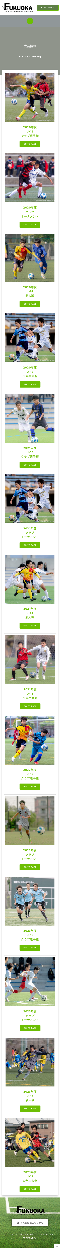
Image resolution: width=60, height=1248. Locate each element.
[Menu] (30, 21)
